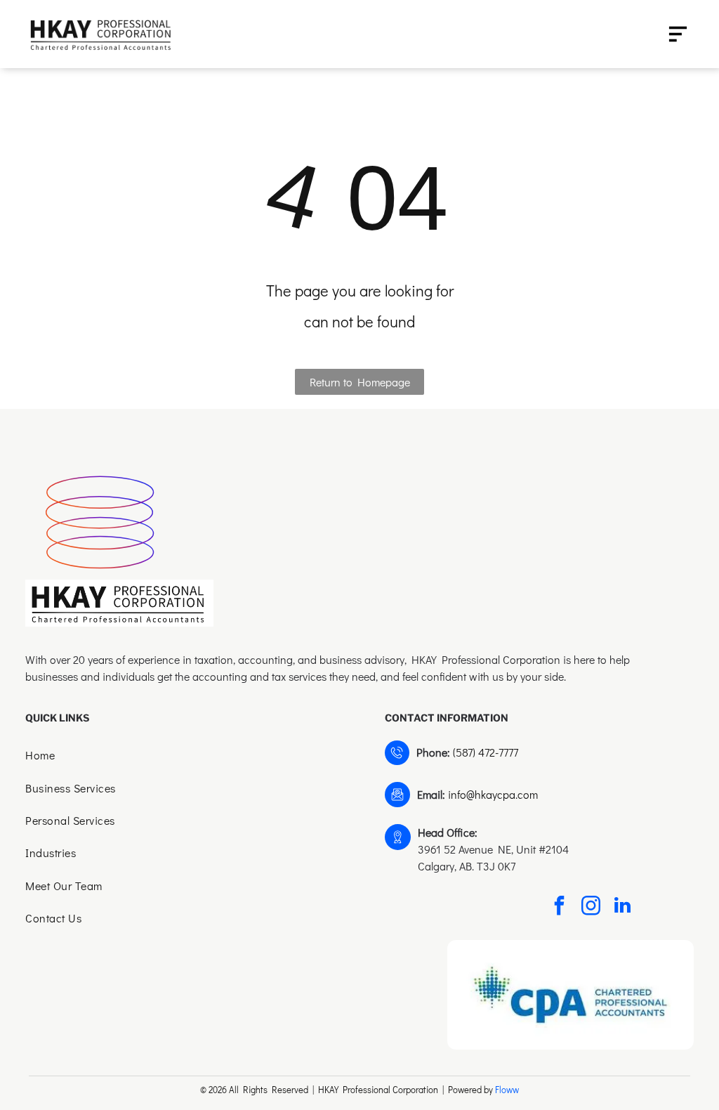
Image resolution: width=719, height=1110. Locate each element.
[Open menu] (678, 34)
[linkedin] (622, 907)
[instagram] (590, 907)
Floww (507, 1089)
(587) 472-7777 (485, 752)
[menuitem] (179, 756)
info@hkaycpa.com (493, 794)
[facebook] (559, 907)
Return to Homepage (360, 381)
